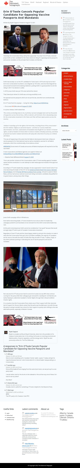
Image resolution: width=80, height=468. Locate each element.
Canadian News (68, 79)
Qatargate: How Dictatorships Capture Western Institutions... (67, 155)
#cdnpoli (6, 154)
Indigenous (67, 89)
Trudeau (63, 420)
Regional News (68, 108)
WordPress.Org (10, 419)
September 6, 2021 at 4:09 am (14, 392)
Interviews (66, 92)
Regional (46, 2)
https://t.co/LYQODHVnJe (41, 103)
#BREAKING (7, 146)
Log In (8, 413)
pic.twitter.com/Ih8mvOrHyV (32, 154)
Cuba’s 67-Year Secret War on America (66, 145)
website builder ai (69, 18)
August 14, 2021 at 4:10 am (14, 367)
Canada (70, 413)
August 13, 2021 (27, 106)
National (38, 2)
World (32, 2)
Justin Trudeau (66, 415)
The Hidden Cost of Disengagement (28, 416)
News (65, 98)
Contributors (26, 4)
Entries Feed (9, 415)
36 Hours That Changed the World (30, 431)
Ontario (70, 417)
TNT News (25, 2)
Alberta (63, 413)
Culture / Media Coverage (68, 82)
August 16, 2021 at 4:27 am (14, 385)
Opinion (65, 2)
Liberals (63, 417)
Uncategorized (67, 114)
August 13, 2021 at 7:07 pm (14, 356)
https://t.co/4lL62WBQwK (16, 154)
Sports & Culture (68, 111)
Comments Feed (10, 417)
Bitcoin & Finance (55, 2)
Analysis (66, 73)
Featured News (68, 86)
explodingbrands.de (70, 32)
